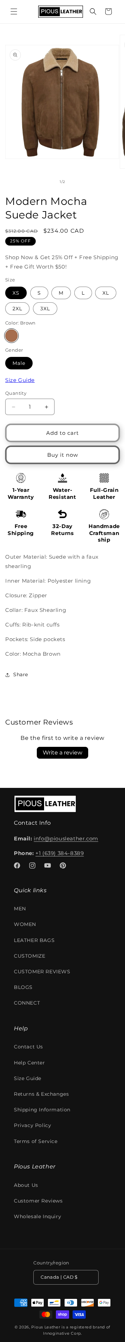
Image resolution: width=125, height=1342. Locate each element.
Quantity (15, 393)
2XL (17, 308)
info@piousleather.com (66, 838)
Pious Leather (45, 1327)
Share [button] (20, 674)
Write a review (62, 752)
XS (15, 293)
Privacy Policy (32, 1125)
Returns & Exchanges (41, 1094)
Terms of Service (36, 1141)
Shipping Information (42, 1110)
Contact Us (28, 1047)
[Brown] (11, 335)
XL (105, 293)
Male (18, 363)
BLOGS (23, 987)
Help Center (29, 1063)
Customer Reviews (38, 1201)
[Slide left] (47, 181)
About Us (26, 1185)
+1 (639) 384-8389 (59, 853)
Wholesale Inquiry (37, 1216)
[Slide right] (77, 181)
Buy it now (62, 455)
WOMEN (25, 924)
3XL (45, 308)
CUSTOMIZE (29, 956)
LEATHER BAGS (34, 940)
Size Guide (20, 380)
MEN (20, 908)
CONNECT (27, 1003)
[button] (14, 11)
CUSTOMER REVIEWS (42, 971)
